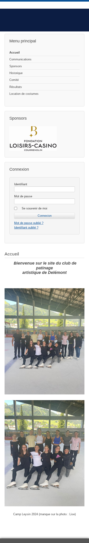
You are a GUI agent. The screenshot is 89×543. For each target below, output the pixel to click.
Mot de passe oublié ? (28, 223)
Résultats (15, 87)
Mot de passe (23, 196)
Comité (14, 80)
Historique (16, 73)
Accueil (14, 52)
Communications (20, 59)
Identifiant (20, 184)
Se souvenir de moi (34, 208)
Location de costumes (24, 93)
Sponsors (15, 66)
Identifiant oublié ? (26, 227)
